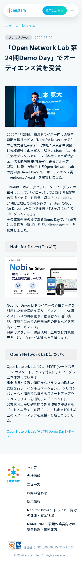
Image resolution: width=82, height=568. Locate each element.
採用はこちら (54, 10)
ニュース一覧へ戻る (20, 25)
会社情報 (33, 475)
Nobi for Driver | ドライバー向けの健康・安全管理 (52, 512)
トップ (32, 467)
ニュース (33, 484)
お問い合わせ (37, 492)
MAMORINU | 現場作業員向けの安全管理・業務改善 (51, 526)
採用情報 (33, 501)
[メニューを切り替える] (72, 10)
